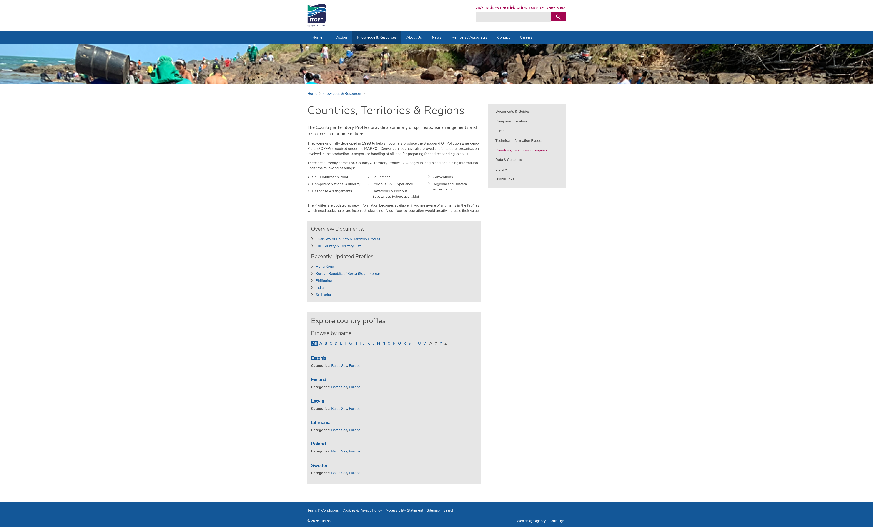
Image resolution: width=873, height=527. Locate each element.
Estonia (318, 358)
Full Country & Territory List (338, 246)
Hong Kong (325, 266)
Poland (318, 444)
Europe (354, 365)
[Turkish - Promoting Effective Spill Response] (316, 16)
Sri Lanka (323, 294)
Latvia (317, 401)
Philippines (325, 280)
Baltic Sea (339, 365)
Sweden (319, 465)
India (320, 287)
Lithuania (321, 422)
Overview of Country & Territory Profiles (348, 239)
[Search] (558, 16)
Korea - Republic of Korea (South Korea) (348, 273)
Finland (318, 379)
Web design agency (532, 521)
